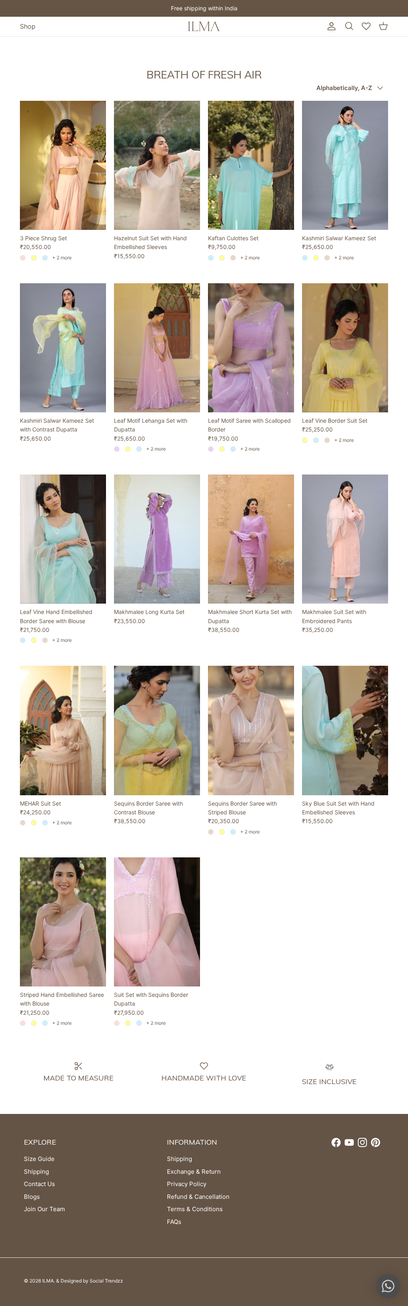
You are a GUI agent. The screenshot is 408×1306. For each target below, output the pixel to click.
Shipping (36, 1171)
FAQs (174, 1222)
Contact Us (39, 1184)
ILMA (48, 1281)
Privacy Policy (186, 1184)
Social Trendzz (106, 1281)
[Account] (330, 26)
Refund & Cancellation (198, 1196)
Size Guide (39, 1159)
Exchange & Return (194, 1171)
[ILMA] (204, 26)
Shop (27, 26)
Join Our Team (44, 1209)
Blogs (32, 1196)
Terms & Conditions (195, 1209)
